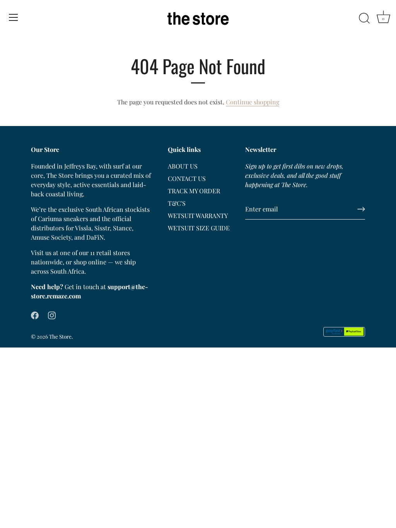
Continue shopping (252, 102)
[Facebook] (35, 314)
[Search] (364, 18)
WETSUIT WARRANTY (198, 215)
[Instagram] (52, 314)
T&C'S (177, 203)
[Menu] (13, 17)
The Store (60, 336)
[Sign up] (361, 209)
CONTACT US (187, 178)
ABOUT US (183, 166)
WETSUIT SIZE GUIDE (199, 228)
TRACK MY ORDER (194, 191)
